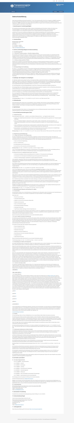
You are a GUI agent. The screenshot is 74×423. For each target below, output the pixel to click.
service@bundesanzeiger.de (20, 47)
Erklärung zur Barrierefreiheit (22, 419)
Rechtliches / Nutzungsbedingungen (44, 419)
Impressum (29, 419)
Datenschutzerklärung (34, 419)
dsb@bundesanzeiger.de (28, 378)
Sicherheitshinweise (53, 419)
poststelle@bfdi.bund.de (19, 389)
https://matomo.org (51, 275)
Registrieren (61, 11)
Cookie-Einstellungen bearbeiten (18, 311)
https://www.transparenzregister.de (36, 409)
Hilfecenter (13, 11)
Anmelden (55, 11)
